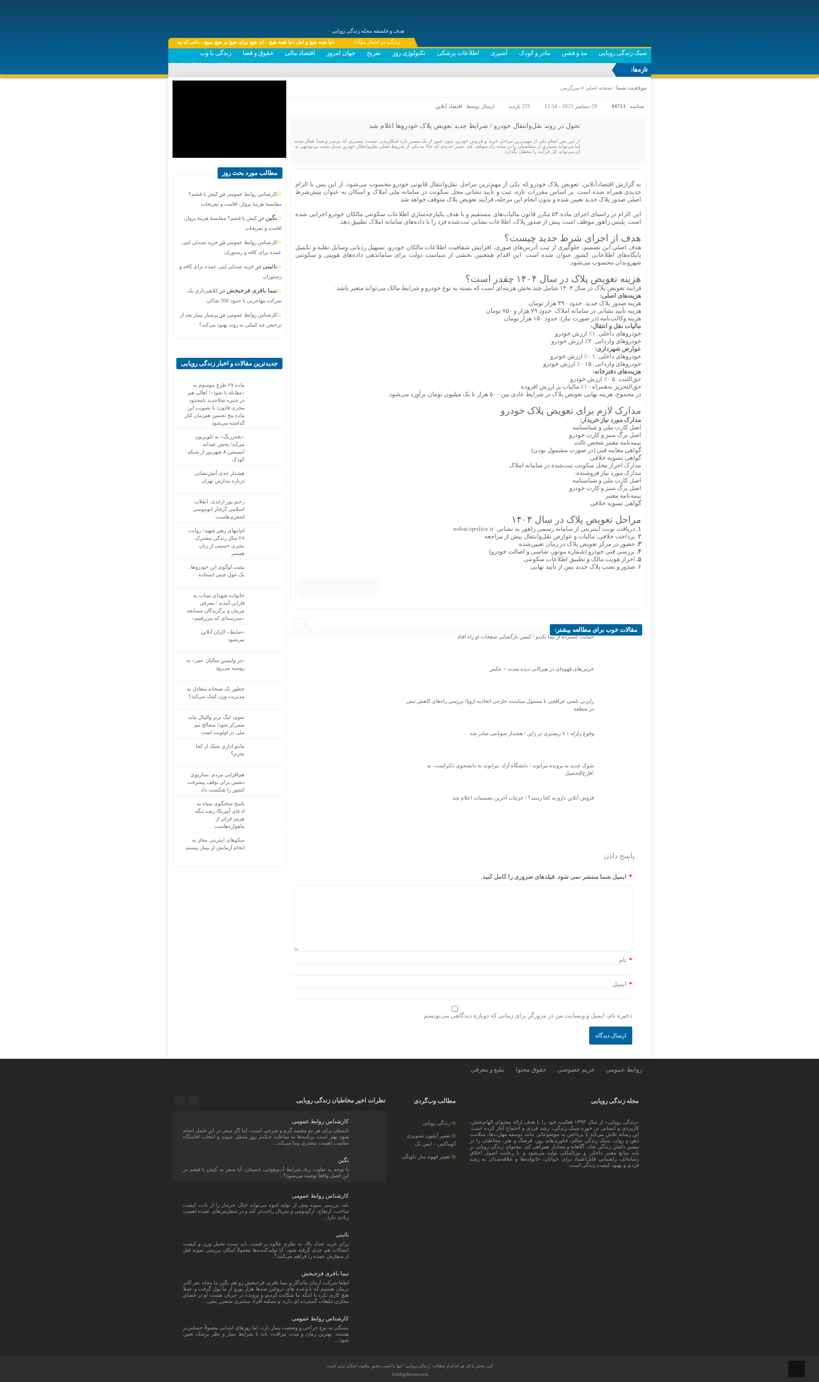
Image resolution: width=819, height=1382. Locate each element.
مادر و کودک (534, 52)
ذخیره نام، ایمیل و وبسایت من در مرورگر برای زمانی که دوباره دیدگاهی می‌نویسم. (527, 1015)
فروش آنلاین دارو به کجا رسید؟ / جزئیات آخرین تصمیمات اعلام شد (523, 797)
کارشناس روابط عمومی (252, 194)
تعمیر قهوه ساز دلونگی (425, 1156)
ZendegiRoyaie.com (409, 1374)
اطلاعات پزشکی (458, 52)
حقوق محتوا (531, 1069)
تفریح (374, 52)
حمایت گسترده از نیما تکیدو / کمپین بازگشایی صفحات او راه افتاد (525, 636)
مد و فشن (574, 52)
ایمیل (619, 984)
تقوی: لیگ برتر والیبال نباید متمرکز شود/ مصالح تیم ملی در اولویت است (216, 724)
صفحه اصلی (598, 88)
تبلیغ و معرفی (488, 1069)
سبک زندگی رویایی (623, 52)
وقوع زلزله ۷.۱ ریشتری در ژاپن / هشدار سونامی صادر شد (532, 733)
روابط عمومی (624, 1069)
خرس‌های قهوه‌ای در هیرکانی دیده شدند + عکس (541, 669)
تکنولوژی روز (409, 52)
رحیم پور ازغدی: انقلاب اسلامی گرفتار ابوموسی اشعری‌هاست (219, 509)
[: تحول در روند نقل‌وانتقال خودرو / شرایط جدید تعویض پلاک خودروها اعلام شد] (298, 90)
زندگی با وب (215, 52)
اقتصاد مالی (300, 52)
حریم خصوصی (576, 1069)
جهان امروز (341, 52)
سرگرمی (570, 88)
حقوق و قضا (258, 52)
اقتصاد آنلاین (449, 106)
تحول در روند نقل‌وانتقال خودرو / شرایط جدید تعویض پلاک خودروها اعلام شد (474, 125)
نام (623, 960)
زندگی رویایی (436, 1123)
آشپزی (499, 52)
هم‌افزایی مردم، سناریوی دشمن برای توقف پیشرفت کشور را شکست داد (216, 782)
